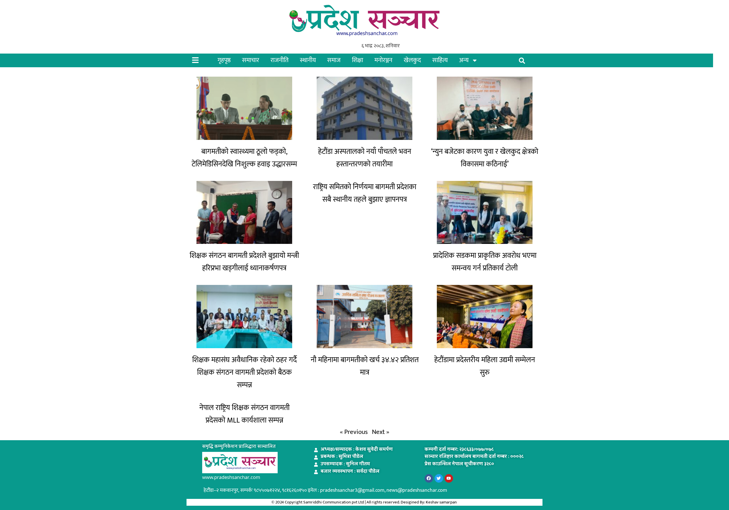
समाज (334, 60)
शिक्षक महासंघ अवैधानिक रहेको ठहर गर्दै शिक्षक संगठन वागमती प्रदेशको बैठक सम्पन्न (244, 372)
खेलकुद (412, 60)
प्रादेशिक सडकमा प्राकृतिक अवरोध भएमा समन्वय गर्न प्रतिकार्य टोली (484, 262)
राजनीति (279, 60)
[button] (522, 61)
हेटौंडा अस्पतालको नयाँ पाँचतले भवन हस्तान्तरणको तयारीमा (364, 158)
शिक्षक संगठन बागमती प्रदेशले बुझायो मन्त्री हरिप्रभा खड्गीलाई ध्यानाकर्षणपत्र (244, 262)
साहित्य (440, 60)
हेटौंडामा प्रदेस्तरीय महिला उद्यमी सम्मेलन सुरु (484, 366)
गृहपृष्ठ (224, 60)
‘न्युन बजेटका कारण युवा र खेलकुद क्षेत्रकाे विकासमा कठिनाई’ (484, 158)
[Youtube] (449, 478)
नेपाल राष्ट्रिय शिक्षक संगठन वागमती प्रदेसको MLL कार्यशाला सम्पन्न (244, 414)
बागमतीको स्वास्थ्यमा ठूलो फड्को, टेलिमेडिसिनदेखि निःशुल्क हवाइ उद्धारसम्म (244, 158)
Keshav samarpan (442, 502)
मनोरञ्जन (383, 60)
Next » (380, 432)
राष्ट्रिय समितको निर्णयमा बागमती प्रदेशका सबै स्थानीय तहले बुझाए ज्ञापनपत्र (364, 193)
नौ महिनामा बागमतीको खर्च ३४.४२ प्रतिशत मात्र (365, 366)
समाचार (250, 60)
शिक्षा (357, 60)
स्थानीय (308, 60)
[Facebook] (429, 478)
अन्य (464, 60)
